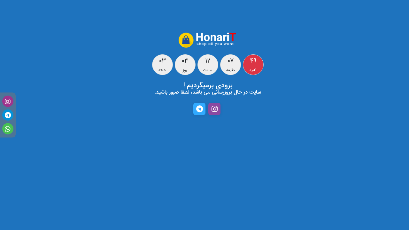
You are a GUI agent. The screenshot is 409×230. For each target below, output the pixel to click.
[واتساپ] (7, 128)
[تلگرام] (7, 115)
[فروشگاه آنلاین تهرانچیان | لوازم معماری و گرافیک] (207, 40)
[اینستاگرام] (7, 101)
